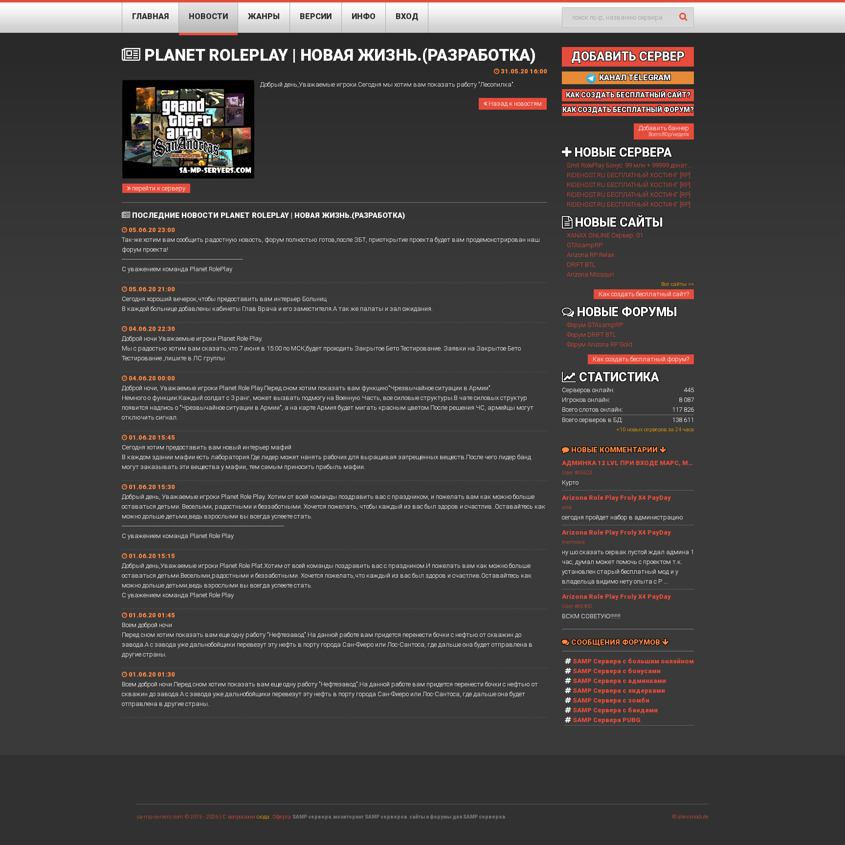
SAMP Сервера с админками (619, 680)
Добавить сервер (628, 56)
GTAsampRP (584, 245)
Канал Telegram (634, 77)
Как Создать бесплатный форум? (628, 110)
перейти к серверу (158, 188)
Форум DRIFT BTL (591, 334)
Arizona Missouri (590, 274)
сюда (263, 817)
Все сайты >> (677, 284)
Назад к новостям (514, 103)
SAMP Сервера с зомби (611, 700)
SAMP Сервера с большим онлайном (633, 661)
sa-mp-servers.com (159, 817)
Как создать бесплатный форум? (641, 359)
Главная (150, 16)
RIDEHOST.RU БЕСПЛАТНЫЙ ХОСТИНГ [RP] (628, 175)
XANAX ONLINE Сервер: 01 (605, 235)
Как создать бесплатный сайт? (644, 294)
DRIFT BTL (581, 264)
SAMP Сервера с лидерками (619, 690)
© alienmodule (690, 817)
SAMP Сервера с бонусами (617, 671)
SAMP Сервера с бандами (615, 710)
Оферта (281, 817)
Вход (407, 16)
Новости (208, 16)
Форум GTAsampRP (595, 325)
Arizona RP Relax (590, 254)
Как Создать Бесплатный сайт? (628, 95)
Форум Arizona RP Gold (599, 344)
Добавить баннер (664, 130)
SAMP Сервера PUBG (607, 720)
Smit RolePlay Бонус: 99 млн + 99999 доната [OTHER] (641, 165)
